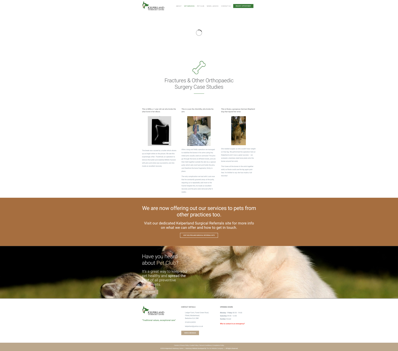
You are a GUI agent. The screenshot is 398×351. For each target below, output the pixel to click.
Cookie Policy (194, 345)
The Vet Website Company (215, 348)
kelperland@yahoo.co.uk (194, 326)
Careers (176, 345)
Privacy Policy (184, 345)
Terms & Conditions (205, 345)
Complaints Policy (218, 345)
